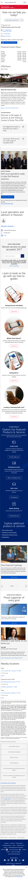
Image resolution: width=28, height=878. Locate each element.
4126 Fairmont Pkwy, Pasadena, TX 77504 (10, 693)
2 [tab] (16, 586)
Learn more (14, 311)
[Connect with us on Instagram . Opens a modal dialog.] (8, 860)
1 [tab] (12, 586)
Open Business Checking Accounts (9, 534)
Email (5, 235)
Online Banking (5, 537)
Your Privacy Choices (13, 849)
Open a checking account (14, 478)
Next (26, 586)
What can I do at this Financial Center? (9, 108)
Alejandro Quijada (7, 226)
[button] (2, 2)
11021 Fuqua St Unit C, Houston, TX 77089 (11, 670)
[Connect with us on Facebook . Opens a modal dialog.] (5, 860)
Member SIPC (7, 798)
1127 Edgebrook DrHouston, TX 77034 (7, 30)
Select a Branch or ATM (7, 7)
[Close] (26, 867)
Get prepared (14, 497)
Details (2, 675)
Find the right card (14, 457)
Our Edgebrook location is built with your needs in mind (14, 127)
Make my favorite (7, 36)
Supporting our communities (12, 20)
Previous (2, 586)
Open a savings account (7, 530)
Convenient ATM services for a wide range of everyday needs (14, 139)
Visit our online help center (7, 203)
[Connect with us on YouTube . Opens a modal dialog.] (23, 860)
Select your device (10, 256)
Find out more (9, 578)
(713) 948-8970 (6, 33)
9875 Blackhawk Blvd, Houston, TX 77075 (10, 682)
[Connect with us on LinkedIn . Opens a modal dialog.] (12, 860)
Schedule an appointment (8, 43)
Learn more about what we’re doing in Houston (11, 658)
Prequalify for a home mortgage (9, 532)
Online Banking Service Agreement (8, 783)
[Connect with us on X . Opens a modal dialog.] (19, 860)
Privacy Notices (18, 876)
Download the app (14, 516)
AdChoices (3, 849)
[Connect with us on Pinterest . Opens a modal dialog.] (16, 860)
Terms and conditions (14, 266)
